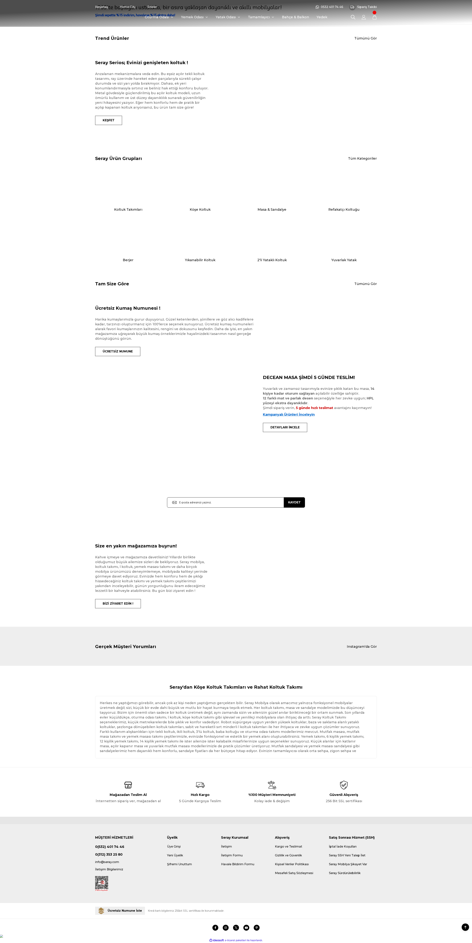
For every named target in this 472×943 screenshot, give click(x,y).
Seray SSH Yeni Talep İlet (347, 855)
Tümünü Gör (365, 38)
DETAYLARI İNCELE (285, 427)
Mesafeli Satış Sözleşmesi (294, 873)
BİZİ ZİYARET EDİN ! (118, 603)
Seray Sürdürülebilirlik (345, 873)
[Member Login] (363, 17)
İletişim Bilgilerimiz (109, 869)
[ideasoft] (216, 940)
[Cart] (374, 17)
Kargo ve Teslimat (288, 846)
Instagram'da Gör (362, 647)
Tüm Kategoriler (362, 158)
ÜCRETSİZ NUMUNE (118, 351)
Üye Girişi (174, 846)
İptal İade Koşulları (343, 846)
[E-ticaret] (235, 940)
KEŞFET (108, 120)
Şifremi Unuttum (179, 864)
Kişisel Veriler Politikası (292, 864)
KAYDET (294, 502)
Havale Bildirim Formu (237, 864)
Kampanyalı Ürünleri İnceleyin (289, 415)
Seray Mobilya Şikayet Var (348, 864)
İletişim (226, 846)
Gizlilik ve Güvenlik (288, 855)
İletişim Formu (232, 855)
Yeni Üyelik (175, 855)
